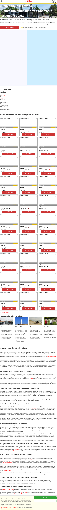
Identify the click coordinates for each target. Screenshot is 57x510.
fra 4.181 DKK (47, 211)
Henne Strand (33, 490)
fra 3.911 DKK (28, 173)
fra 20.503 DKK (28, 192)
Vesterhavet (33, 408)
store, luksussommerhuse (7, 462)
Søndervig (27, 493)
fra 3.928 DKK (47, 308)
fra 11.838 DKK (9, 289)
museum (31, 378)
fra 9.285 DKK (47, 231)
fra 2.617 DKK (47, 270)
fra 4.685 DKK (9, 134)
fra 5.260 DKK (9, 270)
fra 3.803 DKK (28, 289)
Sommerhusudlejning (15, 457)
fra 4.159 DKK (9, 173)
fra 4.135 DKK (9, 231)
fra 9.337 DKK (28, 308)
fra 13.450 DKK (28, 270)
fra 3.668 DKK (9, 192)
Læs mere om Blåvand (10, 27)
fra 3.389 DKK (47, 153)
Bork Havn (21, 493)
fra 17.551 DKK (47, 173)
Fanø (22, 492)
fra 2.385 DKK (9, 211)
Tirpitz (2, 98)
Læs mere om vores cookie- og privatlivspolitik (9, 507)
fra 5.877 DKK (28, 250)
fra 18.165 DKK (47, 134)
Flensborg (15, 450)
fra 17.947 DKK (9, 153)
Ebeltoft (8, 489)
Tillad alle (45, 497)
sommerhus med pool (7, 470)
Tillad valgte (45, 500)
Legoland (3, 95)
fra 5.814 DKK (28, 231)
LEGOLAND (16, 449)
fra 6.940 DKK (9, 308)
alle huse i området (5, 312)
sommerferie (29, 459)
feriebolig (8, 368)
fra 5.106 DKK (28, 211)
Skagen (12, 489)
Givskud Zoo (3, 96)
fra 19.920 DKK (9, 250)
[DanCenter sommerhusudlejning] (28, 1)
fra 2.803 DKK (28, 134)
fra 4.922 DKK (47, 289)
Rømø (26, 492)
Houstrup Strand (41, 490)
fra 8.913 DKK (47, 250)
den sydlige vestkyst (32, 350)
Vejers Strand (16, 493)
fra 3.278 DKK (47, 192)
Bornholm (3, 489)
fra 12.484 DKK (28, 153)
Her (1, 508)
